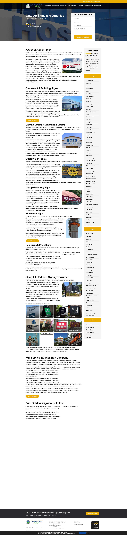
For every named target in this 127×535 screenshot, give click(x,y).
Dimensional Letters (90, 116)
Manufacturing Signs (91, 285)
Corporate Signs (90, 257)
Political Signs (89, 293)
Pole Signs (88, 152)
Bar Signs (88, 239)
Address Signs (89, 88)
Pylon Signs (89, 163)
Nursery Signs (89, 290)
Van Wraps (88, 191)
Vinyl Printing (89, 209)
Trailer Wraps (89, 186)
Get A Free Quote (32, 120)
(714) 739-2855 (86, 1)
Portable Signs (89, 155)
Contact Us (97, 5)
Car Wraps (88, 109)
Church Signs (89, 244)
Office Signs (89, 147)
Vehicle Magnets (90, 201)
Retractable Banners (91, 165)
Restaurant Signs (90, 302)
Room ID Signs (89, 168)
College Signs (89, 249)
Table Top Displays (90, 176)
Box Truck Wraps (90, 96)
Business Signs (88, 5)
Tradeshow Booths (90, 181)
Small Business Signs (91, 313)
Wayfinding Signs (90, 222)
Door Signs (88, 119)
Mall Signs (88, 282)
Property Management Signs (91, 296)
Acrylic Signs (89, 324)
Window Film (89, 225)
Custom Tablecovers (91, 111)
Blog (100, 5)
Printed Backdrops (90, 160)
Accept (82, 533)
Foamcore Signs (90, 332)
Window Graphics (76, 5)
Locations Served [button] (78, 524)
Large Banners (89, 134)
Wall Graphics (64, 5)
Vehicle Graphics (90, 196)
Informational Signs (90, 132)
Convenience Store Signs (92, 254)
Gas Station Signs (90, 267)
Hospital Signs (89, 270)
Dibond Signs (89, 329)
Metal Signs (89, 142)
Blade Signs (89, 93)
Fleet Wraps (89, 124)
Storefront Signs (90, 173)
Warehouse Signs (90, 315)
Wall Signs (88, 219)
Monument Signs (90, 145)
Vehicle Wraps (70, 5)
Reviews (93, 5)
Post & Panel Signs (90, 158)
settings (73, 533)
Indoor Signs (53, 5)
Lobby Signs (82, 5)
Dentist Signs (89, 262)
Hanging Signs (89, 129)
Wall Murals (88, 217)
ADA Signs (88, 83)
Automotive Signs (90, 233)
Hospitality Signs (90, 272)
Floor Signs (88, 127)
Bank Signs (88, 236)
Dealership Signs (90, 259)
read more (88, 70)
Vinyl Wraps (89, 212)
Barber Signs (89, 241)
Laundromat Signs (90, 277)
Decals (87, 114)
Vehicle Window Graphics (92, 204)
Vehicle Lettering (90, 199)
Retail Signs (89, 305)
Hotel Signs (89, 275)
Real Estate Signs (90, 300)
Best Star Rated (95, 526)
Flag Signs (88, 122)
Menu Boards (89, 140)
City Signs (88, 246)
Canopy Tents (89, 106)
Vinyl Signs (88, 337)
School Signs (89, 310)
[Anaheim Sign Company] (34, 522)
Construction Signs (90, 252)
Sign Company (48, 5)
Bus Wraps (88, 101)
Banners (88, 91)
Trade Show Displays (91, 178)
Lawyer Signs (89, 280)
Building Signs (89, 98)
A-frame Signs (89, 80)
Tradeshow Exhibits (90, 183)
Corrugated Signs (90, 327)
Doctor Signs (89, 264)
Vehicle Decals (89, 194)
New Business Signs (91, 288)
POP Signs (88, 150)
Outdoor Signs (59, 5)
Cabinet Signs (89, 104)
